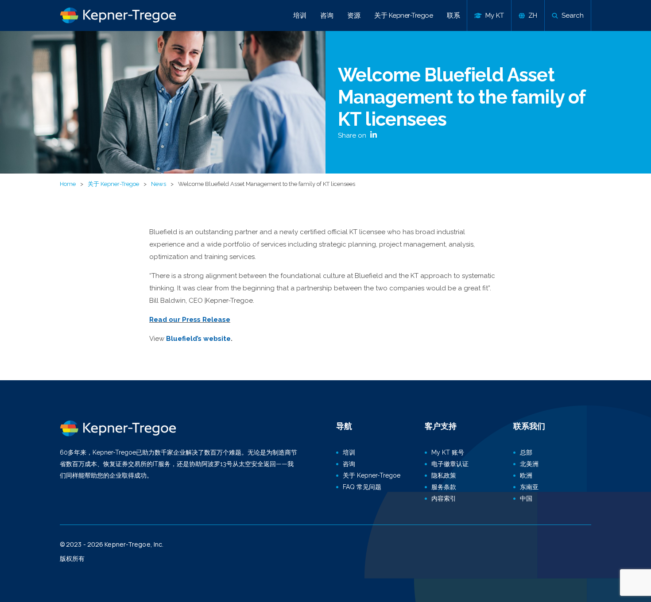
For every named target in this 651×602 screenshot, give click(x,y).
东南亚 (529, 486)
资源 (353, 15)
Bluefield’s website (198, 339)
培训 (299, 15)
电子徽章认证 (450, 463)
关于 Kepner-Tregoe (403, 15)
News (158, 184)
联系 (453, 15)
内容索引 (443, 498)
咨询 (326, 15)
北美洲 (529, 463)
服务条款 (443, 486)
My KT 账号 (447, 452)
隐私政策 (443, 475)
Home (68, 184)
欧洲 (526, 475)
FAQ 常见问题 (362, 486)
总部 (526, 452)
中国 (526, 498)
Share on (353, 135)
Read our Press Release (189, 320)
